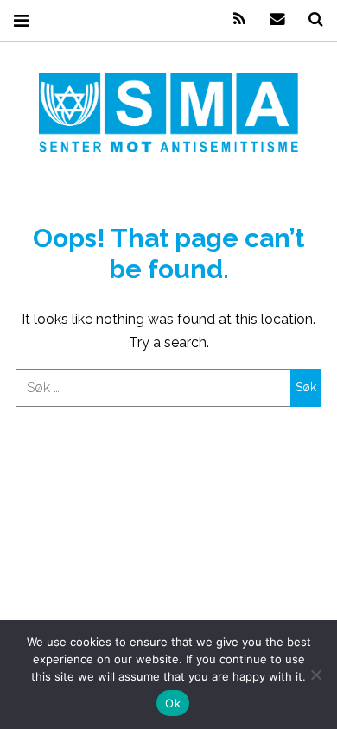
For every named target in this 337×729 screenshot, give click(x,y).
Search (309, 19)
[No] (315, 674)
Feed (233, 19)
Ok (173, 703)
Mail (271, 19)
